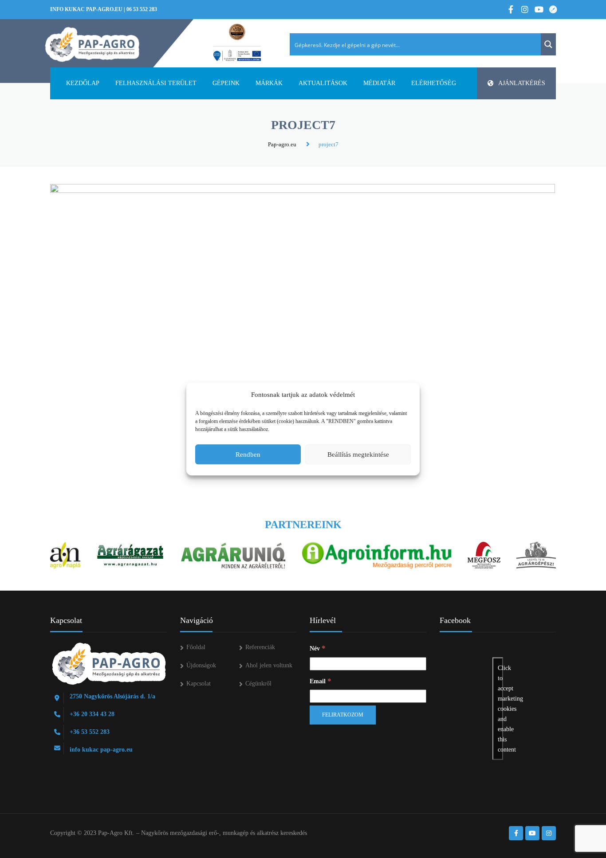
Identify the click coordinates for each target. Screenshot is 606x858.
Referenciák (260, 647)
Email (320, 681)
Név (318, 648)
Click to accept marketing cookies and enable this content (500, 709)
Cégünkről (258, 683)
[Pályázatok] (237, 43)
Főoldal (195, 647)
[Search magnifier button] (548, 44)
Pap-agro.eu (282, 144)
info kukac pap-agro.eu (86, 9)
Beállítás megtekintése (358, 454)
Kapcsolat (198, 683)
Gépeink (226, 83)
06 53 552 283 (141, 9)
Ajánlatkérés (521, 83)
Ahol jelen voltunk (268, 665)
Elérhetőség (433, 83)
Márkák (269, 83)
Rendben (248, 454)
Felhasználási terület (156, 83)
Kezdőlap (82, 83)
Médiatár (379, 83)
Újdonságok (201, 665)
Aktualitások (323, 83)
